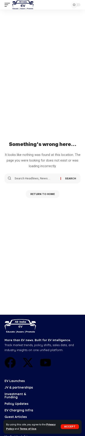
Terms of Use (28, 428)
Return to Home (42, 194)
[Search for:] (36, 178)
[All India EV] (23, 4)
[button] (70, 426)
